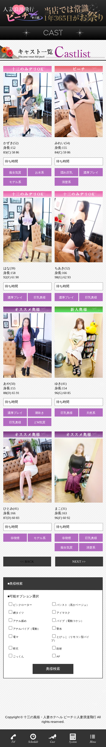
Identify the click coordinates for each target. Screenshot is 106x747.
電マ (15, 636)
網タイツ (18, 612)
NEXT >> (79, 561)
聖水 (59, 628)
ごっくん (18, 656)
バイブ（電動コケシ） (70, 620)
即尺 (15, 648)
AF (58, 656)
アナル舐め (20, 620)
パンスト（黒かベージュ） (73, 604)
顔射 (59, 648)
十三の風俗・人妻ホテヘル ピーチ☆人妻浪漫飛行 (60, 717)
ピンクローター (22, 604)
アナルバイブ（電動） (26, 628)
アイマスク (63, 612)
